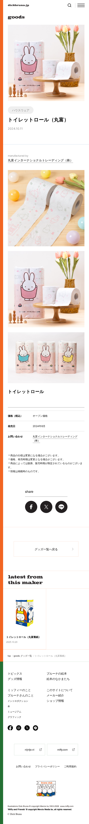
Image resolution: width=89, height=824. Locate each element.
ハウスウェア (20, 110)
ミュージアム (14, 711)
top (9, 655)
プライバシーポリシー (47, 766)
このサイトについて (60, 690)
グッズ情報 (15, 679)
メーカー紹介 (55, 695)
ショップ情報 (55, 700)
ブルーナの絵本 (57, 673)
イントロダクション (18, 701)
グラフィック (14, 717)
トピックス (15, 673)
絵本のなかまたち (58, 679)
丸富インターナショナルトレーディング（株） (40, 160)
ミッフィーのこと (19, 690)
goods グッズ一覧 (23, 655)
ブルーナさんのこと (21, 695)
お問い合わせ (23, 766)
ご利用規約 (70, 766)
